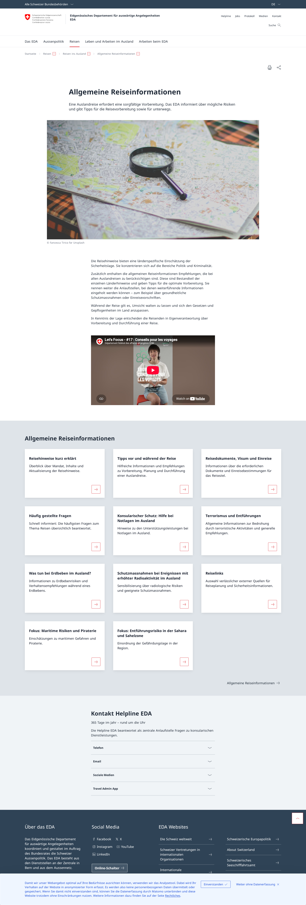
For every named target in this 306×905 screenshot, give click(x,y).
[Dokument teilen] (278, 67)
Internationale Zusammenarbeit (173, 872)
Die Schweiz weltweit (176, 839)
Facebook (104, 839)
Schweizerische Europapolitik (249, 839)
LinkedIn (103, 854)
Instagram (104, 847)
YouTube (127, 847)
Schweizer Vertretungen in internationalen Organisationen (180, 854)
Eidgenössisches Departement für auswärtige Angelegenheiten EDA (115, 17)
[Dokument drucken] (269, 67)
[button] (31, 41)
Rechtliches (172, 896)
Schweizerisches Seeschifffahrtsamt (241, 862)
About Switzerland (241, 850)
